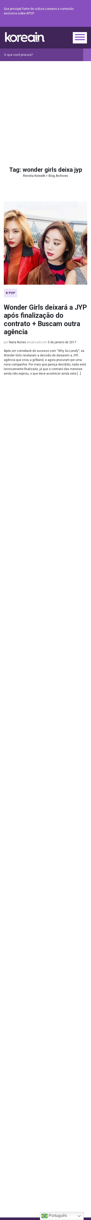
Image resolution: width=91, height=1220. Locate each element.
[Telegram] (84, 23)
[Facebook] (48, 23)
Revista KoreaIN (24, 37)
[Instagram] (54, 23)
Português (57, 1215)
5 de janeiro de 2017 (62, 342)
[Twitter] (60, 23)
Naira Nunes (17, 342)
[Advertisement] (45, 109)
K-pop (10, 293)
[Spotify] (72, 23)
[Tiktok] (78, 23)
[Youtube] (66, 23)
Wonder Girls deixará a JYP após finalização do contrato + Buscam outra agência (45, 319)
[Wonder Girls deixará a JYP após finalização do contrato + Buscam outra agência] (45, 243)
